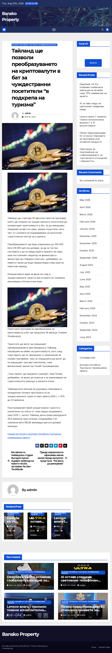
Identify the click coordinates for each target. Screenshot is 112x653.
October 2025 (87, 250)
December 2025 (88, 236)
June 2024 (85, 337)
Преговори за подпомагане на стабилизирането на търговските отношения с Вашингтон (93, 155)
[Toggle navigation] (54, 30)
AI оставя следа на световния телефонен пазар (92, 106)
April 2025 (85, 294)
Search (83, 43)
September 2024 (89, 330)
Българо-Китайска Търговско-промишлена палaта (34, 45)
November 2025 (88, 243)
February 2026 (87, 221)
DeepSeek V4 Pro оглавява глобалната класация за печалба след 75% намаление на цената (93, 90)
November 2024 (88, 315)
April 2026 (85, 207)
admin (28, 113)
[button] (102, 29)
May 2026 (85, 200)
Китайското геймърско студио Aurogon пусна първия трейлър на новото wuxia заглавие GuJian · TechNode (22, 461)
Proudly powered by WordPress (16, 646)
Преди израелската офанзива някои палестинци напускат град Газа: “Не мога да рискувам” (51, 458)
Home (93, 647)
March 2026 (86, 214)
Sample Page (104, 647)
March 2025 (86, 301)
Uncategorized (87, 357)
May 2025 (85, 286)
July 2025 (85, 272)
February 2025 (87, 308)
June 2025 (85, 279)
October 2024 (87, 322)
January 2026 (87, 229)
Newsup (41, 646)
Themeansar (7, 648)
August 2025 (86, 265)
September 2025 (88, 257)
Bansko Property (20, 634)
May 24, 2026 (15, 585)
